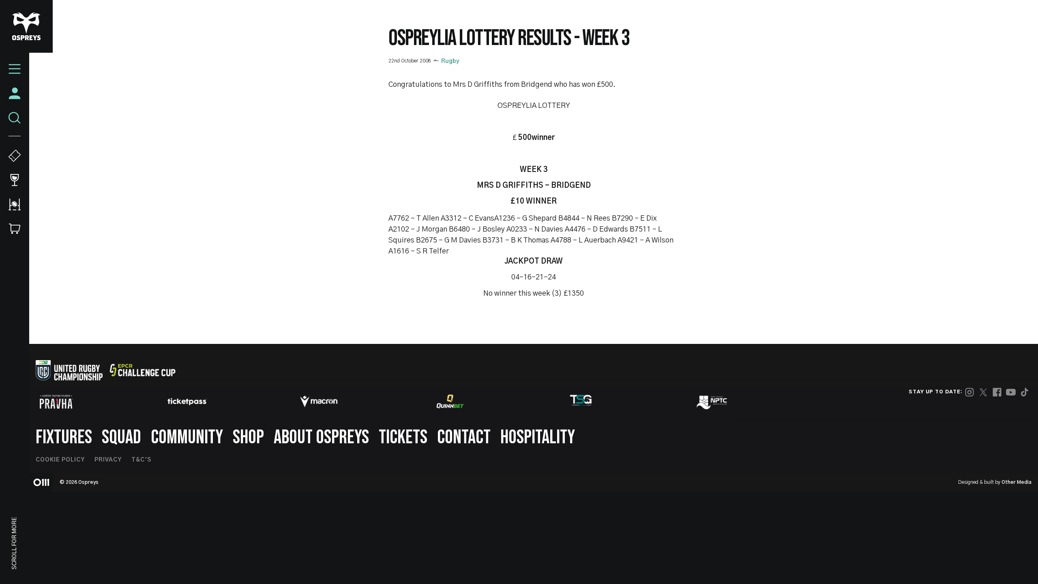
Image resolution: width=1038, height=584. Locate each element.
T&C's (141, 460)
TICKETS (403, 437)
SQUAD (121, 437)
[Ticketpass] (187, 401)
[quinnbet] (450, 401)
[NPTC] (712, 401)
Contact (464, 437)
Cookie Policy (60, 460)
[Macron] (318, 401)
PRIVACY (108, 460)
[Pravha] (56, 401)
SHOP (248, 437)
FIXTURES (64, 437)
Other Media (1017, 482)
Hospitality (537, 437)
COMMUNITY (187, 437)
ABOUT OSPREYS (321, 437)
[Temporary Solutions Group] (581, 401)
